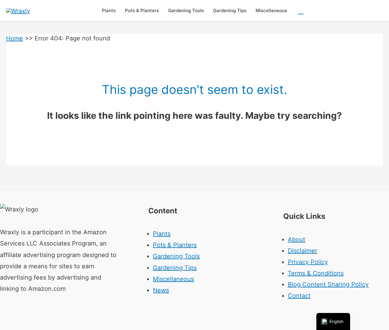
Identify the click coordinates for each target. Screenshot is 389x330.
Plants (161, 233)
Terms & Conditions (316, 273)
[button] (301, 10)
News (161, 290)
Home (14, 38)
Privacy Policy (308, 262)
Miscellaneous (173, 279)
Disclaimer (302, 250)
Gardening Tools (176, 256)
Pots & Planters (175, 245)
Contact (299, 295)
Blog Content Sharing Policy (328, 284)
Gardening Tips (175, 267)
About (296, 239)
